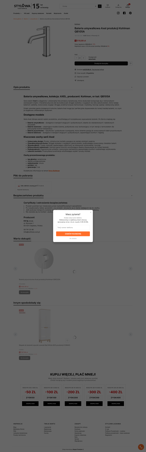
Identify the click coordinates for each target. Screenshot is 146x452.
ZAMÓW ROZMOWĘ (73, 234)
